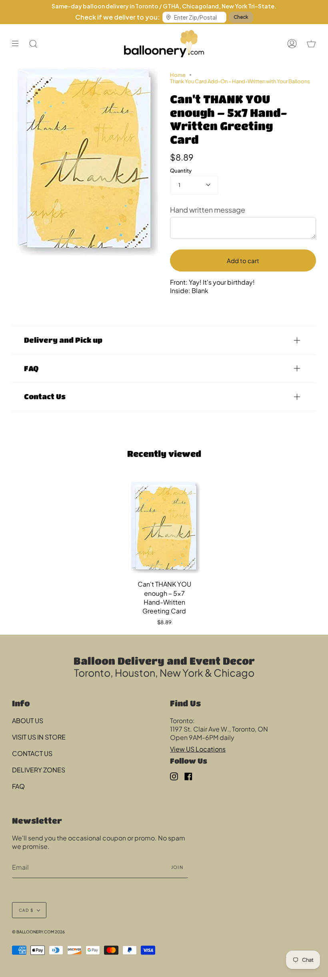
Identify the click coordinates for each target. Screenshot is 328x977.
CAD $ (26, 910)
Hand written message (207, 209)
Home (178, 75)
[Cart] (311, 43)
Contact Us (45, 396)
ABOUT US (27, 720)
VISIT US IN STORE (39, 737)
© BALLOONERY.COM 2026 (38, 931)
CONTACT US (32, 753)
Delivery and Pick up (63, 340)
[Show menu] (18, 43)
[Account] (292, 43)
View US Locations (198, 749)
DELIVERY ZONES (38, 770)
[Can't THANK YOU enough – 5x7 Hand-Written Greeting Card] (164, 526)
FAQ (31, 368)
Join (177, 867)
